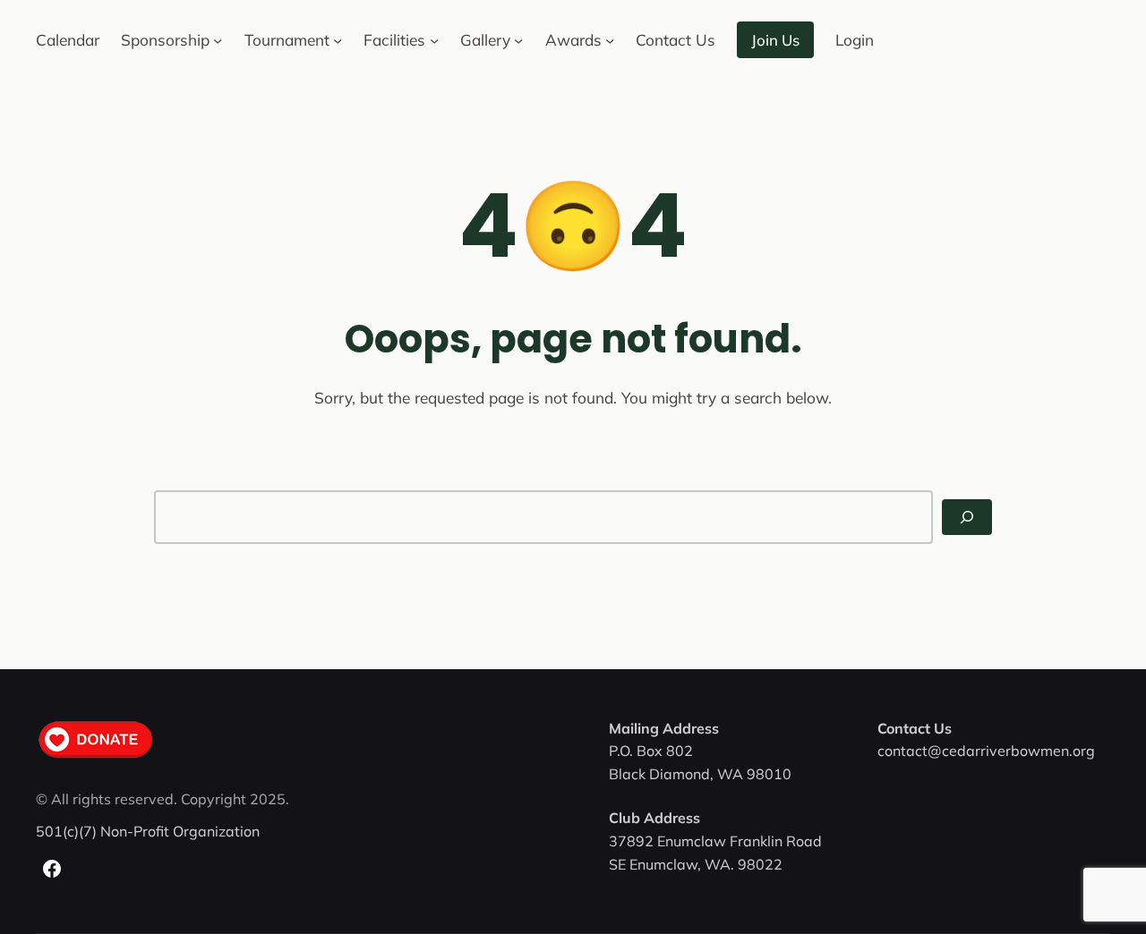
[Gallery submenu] (518, 39)
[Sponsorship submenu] (217, 39)
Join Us (775, 39)
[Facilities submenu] (434, 39)
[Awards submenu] (609, 39)
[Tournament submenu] (337, 39)
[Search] (967, 517)
